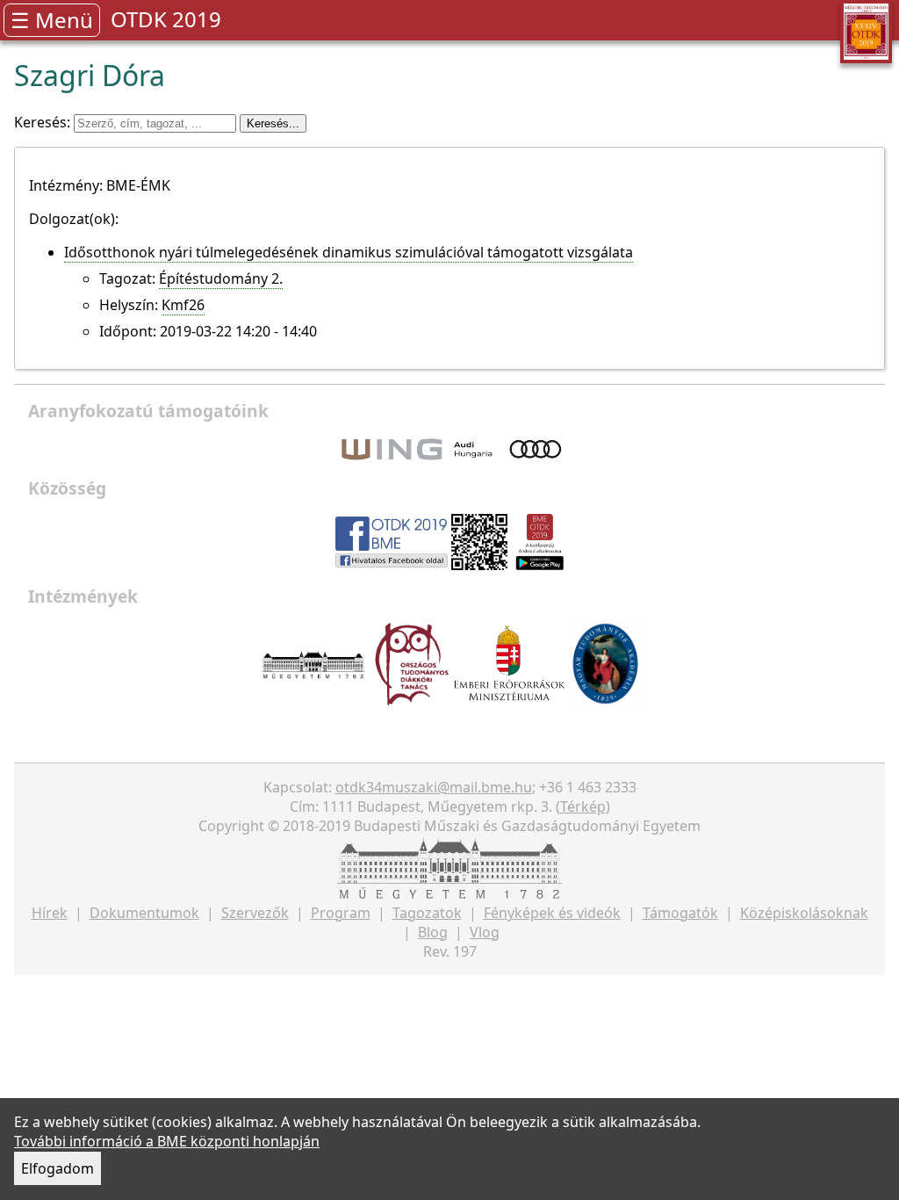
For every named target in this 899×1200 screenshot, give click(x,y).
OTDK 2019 (166, 18)
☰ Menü (52, 19)
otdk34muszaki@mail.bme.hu (433, 787)
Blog (433, 932)
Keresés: (44, 122)
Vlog (485, 932)
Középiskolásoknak (804, 912)
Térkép (583, 806)
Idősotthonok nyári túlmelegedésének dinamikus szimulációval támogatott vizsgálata (348, 252)
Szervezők (255, 912)
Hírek (50, 912)
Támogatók (680, 912)
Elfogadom (57, 1168)
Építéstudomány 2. (221, 278)
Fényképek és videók (552, 912)
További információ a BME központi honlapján (167, 1141)
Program (340, 912)
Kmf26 (183, 304)
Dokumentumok (144, 912)
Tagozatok (427, 912)
